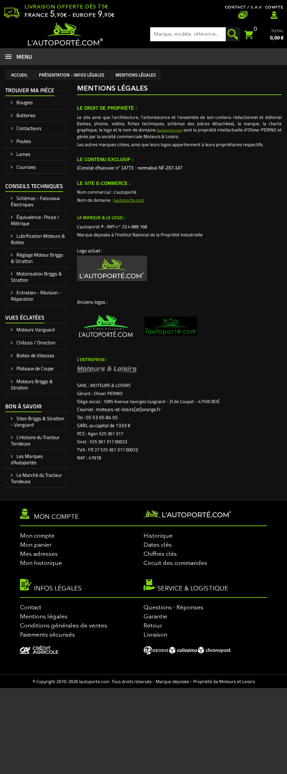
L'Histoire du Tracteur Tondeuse (35, 440)
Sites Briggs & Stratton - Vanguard (37, 421)
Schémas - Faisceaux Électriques (35, 201)
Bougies (24, 102)
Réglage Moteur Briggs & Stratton (37, 258)
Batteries (25, 115)
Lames (22, 154)
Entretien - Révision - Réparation (36, 295)
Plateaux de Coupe (34, 368)
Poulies (23, 141)
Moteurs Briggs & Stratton (32, 384)
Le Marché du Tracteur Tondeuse (36, 478)
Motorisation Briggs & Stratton (36, 277)
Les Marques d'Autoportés (27, 459)
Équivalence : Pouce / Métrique (35, 220)
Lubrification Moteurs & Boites (38, 239)
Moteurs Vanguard (35, 329)
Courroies (25, 167)
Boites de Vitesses (35, 355)
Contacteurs (28, 128)
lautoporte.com (169, 130)
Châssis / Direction (35, 342)
